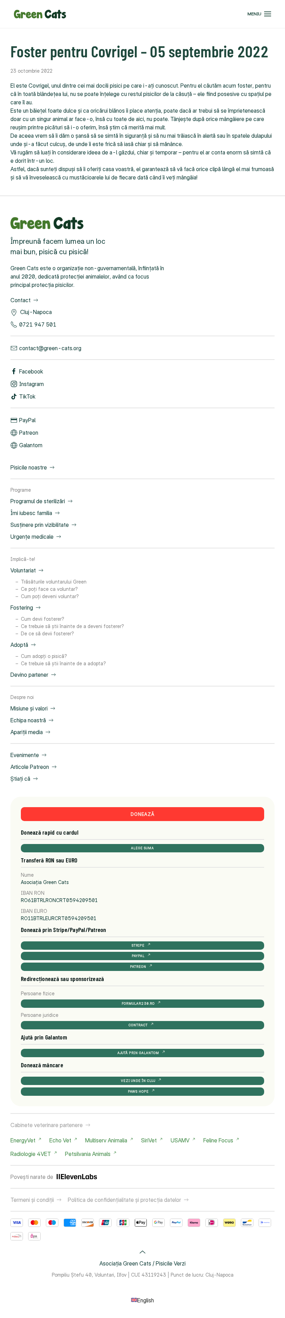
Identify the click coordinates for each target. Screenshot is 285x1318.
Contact (20, 300)
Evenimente (24, 755)
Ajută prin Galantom (138, 1053)
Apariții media (26, 732)
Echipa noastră (28, 720)
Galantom (30, 445)
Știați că (20, 778)
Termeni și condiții (32, 1199)
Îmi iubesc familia (31, 512)
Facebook (31, 371)
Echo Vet (60, 1140)
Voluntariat (23, 570)
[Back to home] (40, 14)
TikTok (27, 396)
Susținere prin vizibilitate (39, 524)
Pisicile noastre (28, 467)
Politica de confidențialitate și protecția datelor (124, 1199)
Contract (138, 1025)
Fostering (21, 607)
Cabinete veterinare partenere (46, 1125)
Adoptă (19, 644)
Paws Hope (138, 1091)
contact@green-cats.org (50, 348)
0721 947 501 (37, 324)
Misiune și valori (29, 708)
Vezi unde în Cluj (138, 1081)
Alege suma (142, 848)
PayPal (27, 420)
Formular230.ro (138, 1003)
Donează (143, 814)
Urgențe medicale (32, 536)
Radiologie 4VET (30, 1153)
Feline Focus (218, 1140)
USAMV (180, 1140)
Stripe (138, 945)
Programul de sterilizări (37, 501)
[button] (259, 14)
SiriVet (149, 1140)
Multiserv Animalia (106, 1140)
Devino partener (29, 674)
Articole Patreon (29, 766)
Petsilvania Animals (88, 1153)
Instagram (31, 383)
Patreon (28, 432)
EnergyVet (22, 1140)
